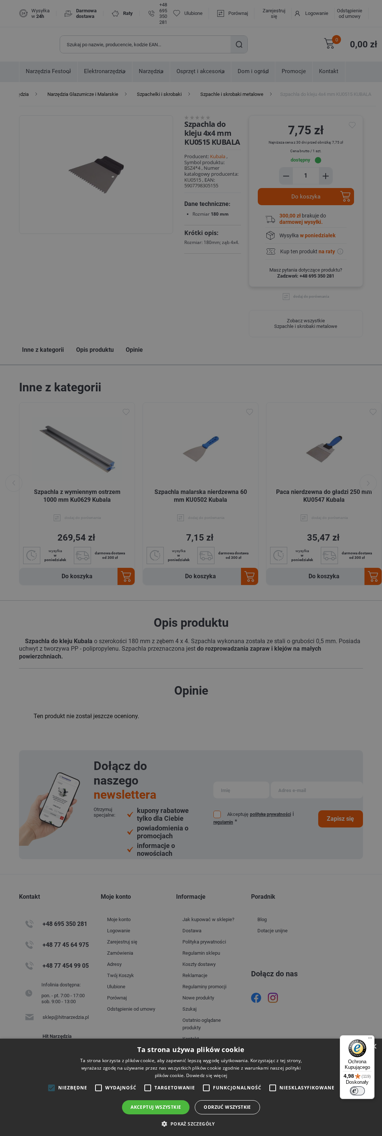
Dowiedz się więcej (206, 1075)
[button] (191, 1123)
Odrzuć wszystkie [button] (227, 1107)
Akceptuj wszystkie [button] (156, 1107)
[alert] (191, 568)
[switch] (357, 1090)
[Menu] (370, 1039)
